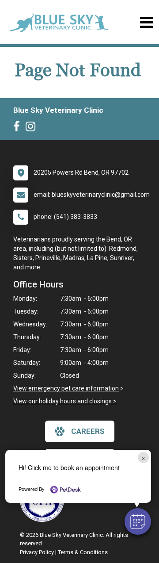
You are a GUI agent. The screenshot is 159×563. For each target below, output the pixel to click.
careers (88, 431)
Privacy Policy (37, 552)
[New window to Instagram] (33, 128)
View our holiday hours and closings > (65, 401)
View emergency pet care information (66, 388)
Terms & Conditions (83, 552)
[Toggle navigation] (146, 22)
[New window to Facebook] (18, 128)
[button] (138, 521)
